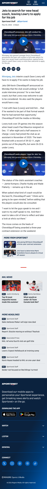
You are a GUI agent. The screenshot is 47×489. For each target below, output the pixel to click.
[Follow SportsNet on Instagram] (27, 463)
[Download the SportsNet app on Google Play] (27, 414)
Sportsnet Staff (8, 21)
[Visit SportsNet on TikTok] (35, 463)
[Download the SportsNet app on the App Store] (9, 414)
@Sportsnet (22, 21)
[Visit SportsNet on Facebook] (19, 463)
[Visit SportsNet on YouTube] (12, 463)
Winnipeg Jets (9, 76)
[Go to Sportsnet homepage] (10, 3)
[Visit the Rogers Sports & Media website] (13, 477)
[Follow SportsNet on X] (4, 463)
